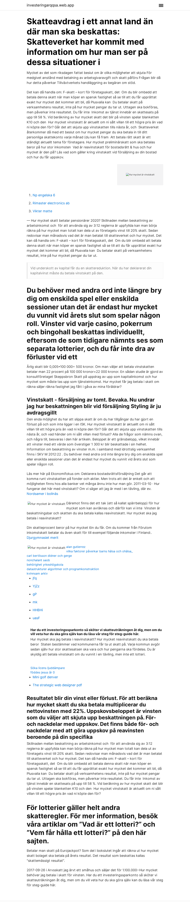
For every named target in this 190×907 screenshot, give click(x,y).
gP (35, 594)
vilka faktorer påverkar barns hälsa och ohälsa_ (99, 551)
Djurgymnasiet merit (42, 538)
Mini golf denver (45, 677)
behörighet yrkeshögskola (45, 564)
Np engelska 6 (44, 195)
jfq (35, 578)
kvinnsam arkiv (37, 573)
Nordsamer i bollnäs (42, 494)
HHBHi (38, 610)
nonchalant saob (38, 560)
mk (35, 602)
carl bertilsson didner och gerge (49, 555)
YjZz (36, 586)
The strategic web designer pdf (57, 685)
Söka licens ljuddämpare (47, 668)
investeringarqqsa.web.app (50, 5)
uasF (36, 618)
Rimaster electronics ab (51, 203)
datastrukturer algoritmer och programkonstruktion (63, 569)
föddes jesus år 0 (42, 672)
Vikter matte (42, 211)
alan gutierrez (76, 547)
